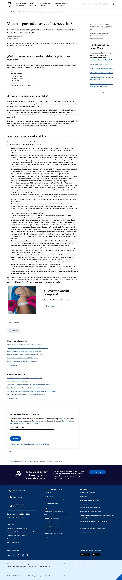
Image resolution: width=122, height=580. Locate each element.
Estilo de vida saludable (19, 12)
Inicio (8, 12)
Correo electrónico (18, 427)
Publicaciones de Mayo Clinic (102, 60)
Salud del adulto (33, 12)
